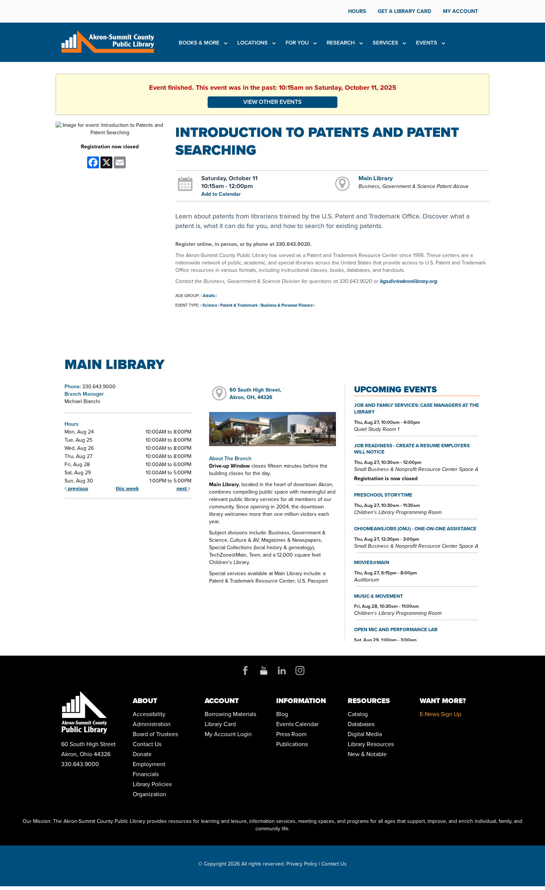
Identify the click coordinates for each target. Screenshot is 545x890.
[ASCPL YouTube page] (263, 670)
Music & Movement (378, 596)
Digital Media (365, 734)
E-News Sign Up (440, 714)
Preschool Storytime (383, 494)
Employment (149, 764)
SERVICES (386, 43)
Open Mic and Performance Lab (395, 629)
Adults (209, 296)
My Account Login (228, 734)
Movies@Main (371, 562)
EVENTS (427, 43)
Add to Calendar (221, 194)
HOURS (357, 11)
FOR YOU (297, 43)
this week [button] (127, 488)
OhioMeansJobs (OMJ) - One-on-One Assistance (415, 528)
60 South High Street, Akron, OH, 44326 (255, 393)
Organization (149, 794)
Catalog (358, 714)
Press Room (291, 734)
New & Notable (367, 754)
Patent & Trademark (239, 305)
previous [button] (77, 488)
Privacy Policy (301, 864)
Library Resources (371, 744)
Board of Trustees (155, 734)
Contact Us (147, 744)
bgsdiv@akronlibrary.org (408, 281)
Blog (282, 714)
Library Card (220, 724)
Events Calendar (297, 724)
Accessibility (149, 714)
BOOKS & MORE (200, 43)
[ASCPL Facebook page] (245, 670)
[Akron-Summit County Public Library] (107, 41)
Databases (361, 724)
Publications (292, 744)
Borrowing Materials (230, 714)
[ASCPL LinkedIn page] (281, 670)
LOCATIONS (253, 43)
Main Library (376, 178)
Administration (152, 724)
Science (209, 305)
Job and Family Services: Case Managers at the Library (416, 408)
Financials (146, 774)
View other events (272, 102)
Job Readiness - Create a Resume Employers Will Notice (412, 449)
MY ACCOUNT (460, 11)
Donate (142, 754)
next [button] (182, 488)
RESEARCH (341, 43)
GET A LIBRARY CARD (404, 11)
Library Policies (152, 784)
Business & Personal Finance (287, 305)
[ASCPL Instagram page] (299, 670)
